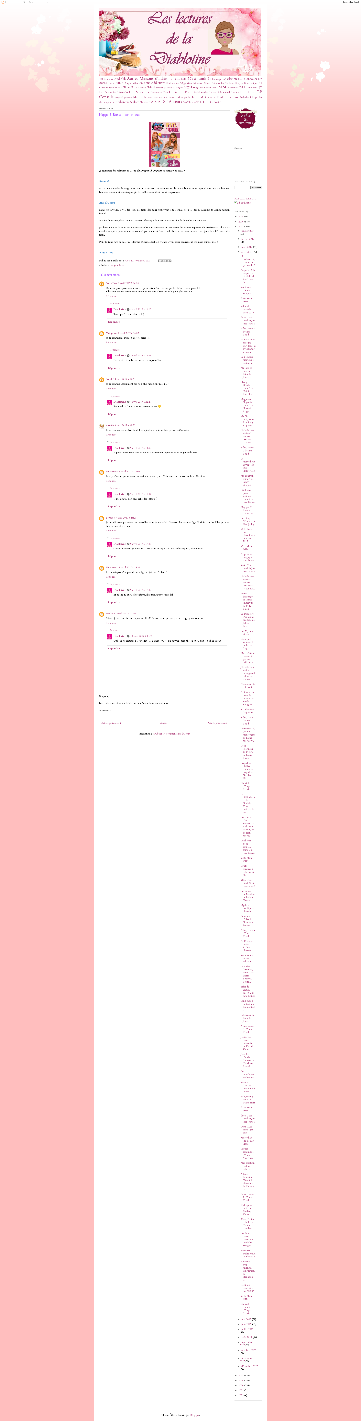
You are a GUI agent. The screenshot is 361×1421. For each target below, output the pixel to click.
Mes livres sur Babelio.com (245, 199)
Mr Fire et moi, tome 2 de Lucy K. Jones (247, 421)
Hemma (169, 87)
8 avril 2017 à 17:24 (125, 379)
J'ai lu (242, 87)
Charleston (230, 79)
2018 (241, 1375)
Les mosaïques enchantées (247, 1074)
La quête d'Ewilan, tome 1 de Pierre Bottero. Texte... (247, 974)
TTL (199, 102)
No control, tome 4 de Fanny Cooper (247, 480)
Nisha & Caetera (203, 97)
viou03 (110, 425)
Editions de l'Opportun (179, 83)
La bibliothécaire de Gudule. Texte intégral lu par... (248, 803)
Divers (111, 83)
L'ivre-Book (124, 92)
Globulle (142, 87)
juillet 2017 (247, 1329)
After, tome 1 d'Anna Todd (248, 331)
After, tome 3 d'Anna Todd (248, 720)
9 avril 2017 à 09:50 (125, 425)
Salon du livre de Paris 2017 (247, 309)
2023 (241, 1395)
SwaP (185, 102)
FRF (120, 87)
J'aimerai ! (252, 87)
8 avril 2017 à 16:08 (128, 283)
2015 (241, 216)
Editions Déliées (201, 83)
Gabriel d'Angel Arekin (246, 786)
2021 (241, 1390)
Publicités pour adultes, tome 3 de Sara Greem (248, 847)
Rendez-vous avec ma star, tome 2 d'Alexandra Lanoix (248, 346)
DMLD (119, 83)
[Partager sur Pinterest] (170, 260)
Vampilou (111, 333)
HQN (188, 87)
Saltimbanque (120, 102)
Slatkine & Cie (147, 102)
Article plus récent (111, 723)
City (240, 79)
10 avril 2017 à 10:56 (141, 636)
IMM (221, 87)
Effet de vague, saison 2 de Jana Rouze (248, 991)
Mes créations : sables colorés (248, 1166)
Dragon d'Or (131, 83)
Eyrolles (113, 87)
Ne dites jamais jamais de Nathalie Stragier (247, 1239)
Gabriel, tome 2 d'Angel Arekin (246, 1308)
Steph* (110, 379)
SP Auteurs (172, 101)
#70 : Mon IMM (246, 300)
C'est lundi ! (198, 78)
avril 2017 (247, 252)
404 (101, 79)
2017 (241, 226)
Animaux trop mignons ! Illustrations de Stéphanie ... (248, 1271)
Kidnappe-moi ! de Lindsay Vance (247, 1209)
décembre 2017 (249, 1366)
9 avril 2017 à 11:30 (140, 448)
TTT (205, 102)
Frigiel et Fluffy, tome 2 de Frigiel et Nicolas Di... (247, 770)
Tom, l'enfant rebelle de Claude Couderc (248, 1224)
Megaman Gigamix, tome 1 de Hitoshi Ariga (247, 405)
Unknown (112, 471)
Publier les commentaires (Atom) (172, 734)
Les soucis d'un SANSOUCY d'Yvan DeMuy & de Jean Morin (248, 827)
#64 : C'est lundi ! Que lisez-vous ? (248, 568)
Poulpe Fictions (227, 97)
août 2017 (247, 1337)
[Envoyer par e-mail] (159, 260)
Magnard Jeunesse (123, 97)
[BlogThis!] (162, 260)
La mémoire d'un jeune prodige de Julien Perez (248, 620)
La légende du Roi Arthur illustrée (247, 946)
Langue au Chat (159, 92)
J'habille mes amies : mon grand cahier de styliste (248, 673)
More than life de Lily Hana (247, 1141)
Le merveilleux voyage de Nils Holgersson (248, 465)
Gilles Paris (130, 87)
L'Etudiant (112, 92)
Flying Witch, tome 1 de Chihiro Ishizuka (247, 388)
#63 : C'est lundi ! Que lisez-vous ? (248, 320)
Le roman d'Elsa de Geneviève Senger (247, 920)
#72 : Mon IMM (246, 859)
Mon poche (184, 97)
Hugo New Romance (204, 87)
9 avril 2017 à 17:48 (140, 544)
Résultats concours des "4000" (247, 1288)
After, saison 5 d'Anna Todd (247, 1029)
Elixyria (239, 83)
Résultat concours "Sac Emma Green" (248, 1087)
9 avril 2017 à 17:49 (140, 590)
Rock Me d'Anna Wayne (246, 290)
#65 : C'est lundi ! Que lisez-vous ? (248, 883)
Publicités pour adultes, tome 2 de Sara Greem (248, 496)
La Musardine (140, 92)
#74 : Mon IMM (246, 1297)
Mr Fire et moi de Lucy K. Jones (246, 372)
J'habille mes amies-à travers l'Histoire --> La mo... (248, 582)
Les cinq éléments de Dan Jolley (248, 521)
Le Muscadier (201, 92)
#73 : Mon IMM (246, 1109)
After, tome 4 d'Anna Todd (248, 933)
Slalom (134, 102)
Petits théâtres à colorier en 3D (248, 870)
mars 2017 (247, 247)
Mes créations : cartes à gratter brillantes (248, 657)
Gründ (151, 87)
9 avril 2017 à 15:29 (126, 518)
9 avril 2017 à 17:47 (140, 494)
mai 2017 (246, 1319)
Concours (250, 79)
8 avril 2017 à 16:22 (128, 333)
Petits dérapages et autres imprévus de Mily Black (247, 601)
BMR (184, 79)
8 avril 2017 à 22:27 (140, 402)
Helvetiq (160, 87)
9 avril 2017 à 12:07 (129, 471)
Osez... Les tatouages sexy (247, 1130)
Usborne (215, 102)
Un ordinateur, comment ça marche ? (248, 260)
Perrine (110, 518)
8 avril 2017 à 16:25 (140, 309)
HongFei (178, 87)
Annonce (108, 79)
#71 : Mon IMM (246, 548)
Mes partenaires (155, 97)
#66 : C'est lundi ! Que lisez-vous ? (248, 1119)
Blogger (194, 1415)
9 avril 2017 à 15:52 (129, 567)
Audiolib (120, 79)
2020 (241, 1385)
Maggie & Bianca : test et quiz (248, 510)
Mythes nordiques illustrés (247, 908)
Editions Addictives (152, 83)
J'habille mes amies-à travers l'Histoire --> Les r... (248, 436)
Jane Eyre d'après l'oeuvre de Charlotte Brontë (248, 1060)
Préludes (244, 97)
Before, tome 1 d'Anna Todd (248, 1197)
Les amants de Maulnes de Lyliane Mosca (248, 895)
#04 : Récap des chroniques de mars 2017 (248, 535)
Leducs (235, 92)
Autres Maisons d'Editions (149, 78)
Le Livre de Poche (181, 92)
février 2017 (247, 239)
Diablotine (120, 309)
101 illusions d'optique (247, 711)
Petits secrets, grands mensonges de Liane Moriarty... (248, 735)
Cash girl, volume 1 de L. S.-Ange (247, 643)
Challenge (215, 79)
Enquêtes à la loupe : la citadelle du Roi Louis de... (248, 276)
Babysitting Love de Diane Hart (248, 1099)
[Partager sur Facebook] (167, 260)
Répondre (111, 296)
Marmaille (140, 97)
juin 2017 (246, 1324)
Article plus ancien (217, 723)
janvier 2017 (248, 231)
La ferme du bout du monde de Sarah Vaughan (247, 698)
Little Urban (248, 92)
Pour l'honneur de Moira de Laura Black (247, 752)
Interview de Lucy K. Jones (247, 1018)
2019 (241, 1380)
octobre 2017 (248, 1350)
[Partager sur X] (164, 260)
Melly (109, 613)
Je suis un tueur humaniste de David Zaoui (247, 1043)
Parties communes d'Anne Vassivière (247, 1153)
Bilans (177, 79)
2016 (241, 221)
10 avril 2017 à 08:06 (125, 613)
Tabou (192, 102)
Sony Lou (111, 283)
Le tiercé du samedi (220, 92)
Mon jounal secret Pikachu (247, 958)
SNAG (158, 102)
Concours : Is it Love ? (248, 686)
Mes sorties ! (170, 97)
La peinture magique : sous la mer (248, 557)
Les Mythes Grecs (247, 632)
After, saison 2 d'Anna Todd (247, 450)
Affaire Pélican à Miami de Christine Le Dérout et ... (247, 1181)
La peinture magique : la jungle (247, 360)
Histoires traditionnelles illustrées (248, 1253)
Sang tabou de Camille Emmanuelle (248, 1005)
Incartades (232, 87)
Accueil (164, 723)
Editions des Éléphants (223, 83)
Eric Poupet (250, 83)
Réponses (115, 303)
